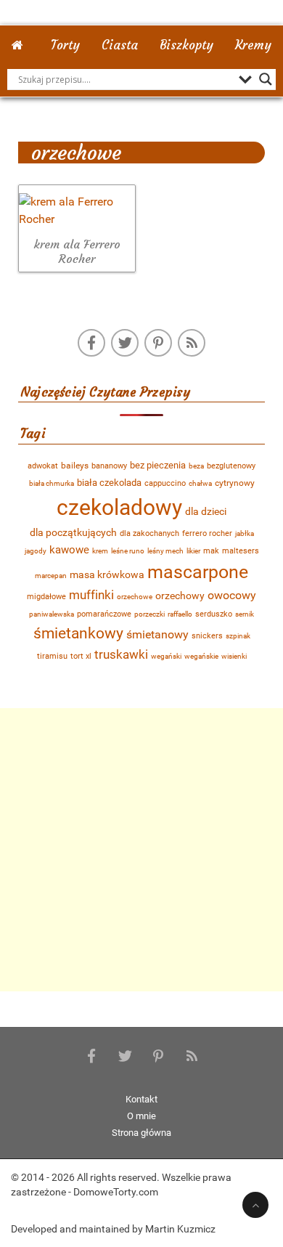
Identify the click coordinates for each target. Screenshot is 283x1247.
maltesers (240, 550)
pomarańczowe (104, 614)
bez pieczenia (158, 465)
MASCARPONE (197, 571)
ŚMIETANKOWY (78, 633)
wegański (166, 656)
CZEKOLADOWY (119, 507)
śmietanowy (157, 634)
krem (100, 551)
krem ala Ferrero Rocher (77, 252)
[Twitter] (125, 343)
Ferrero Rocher (207, 533)
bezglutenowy (231, 465)
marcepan (51, 576)
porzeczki (149, 614)
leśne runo (127, 551)
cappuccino (165, 483)
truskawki (121, 654)
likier (193, 551)
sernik (244, 614)
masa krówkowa (107, 575)
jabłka (244, 533)
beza (196, 466)
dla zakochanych (149, 533)
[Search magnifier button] (265, 79)
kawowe (69, 549)
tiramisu (52, 656)
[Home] (20, 41)
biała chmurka (51, 483)
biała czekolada (109, 482)
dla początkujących (73, 532)
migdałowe (46, 596)
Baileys (75, 465)
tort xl (80, 656)
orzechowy (180, 595)
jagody (35, 551)
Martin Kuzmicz (180, 1229)
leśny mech (165, 551)
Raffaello (180, 614)
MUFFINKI (91, 595)
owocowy (232, 595)
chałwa (200, 483)
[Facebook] (91, 343)
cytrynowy (235, 483)
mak (211, 551)
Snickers (207, 636)
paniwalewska (51, 614)
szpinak (238, 636)
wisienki (234, 656)
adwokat (43, 466)
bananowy (109, 466)
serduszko (213, 614)
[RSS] (191, 343)
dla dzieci (205, 511)
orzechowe (134, 597)
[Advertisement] (141, 849)
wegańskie (201, 656)
